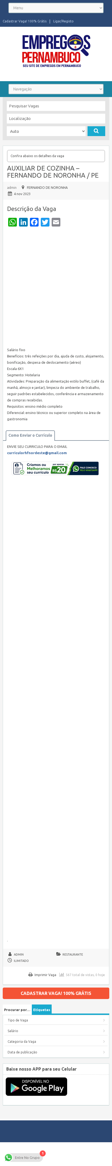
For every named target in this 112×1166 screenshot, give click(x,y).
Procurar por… (17, 1010)
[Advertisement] (56, 288)
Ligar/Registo (63, 21)
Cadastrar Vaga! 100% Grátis (24, 21)
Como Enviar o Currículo (30, 435)
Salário (13, 1031)
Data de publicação (22, 1052)
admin (12, 187)
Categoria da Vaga (22, 1041)
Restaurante (73, 954)
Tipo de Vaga (18, 1020)
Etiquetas (41, 1010)
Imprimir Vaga (45, 975)
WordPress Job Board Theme (46, 1154)
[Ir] (96, 131)
